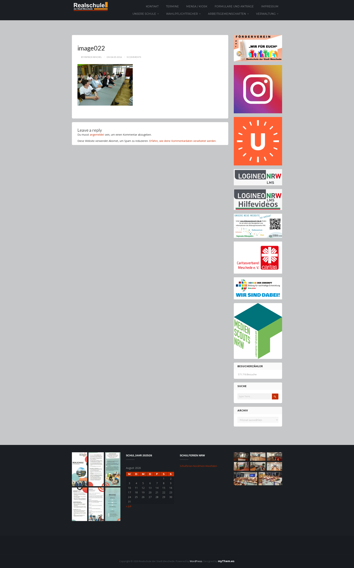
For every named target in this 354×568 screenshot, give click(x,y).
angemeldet (97, 134)
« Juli (128, 506)
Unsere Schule (144, 13)
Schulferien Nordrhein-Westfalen (198, 466)
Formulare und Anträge (234, 6)
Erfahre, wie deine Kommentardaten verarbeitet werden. (182, 141)
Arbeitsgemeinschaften (227, 13)
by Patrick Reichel (91, 57)
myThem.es (226, 561)
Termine (172, 6)
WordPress (196, 561)
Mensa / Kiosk (196, 6)
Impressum (269, 6)
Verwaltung (266, 13)
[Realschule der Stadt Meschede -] (90, 6)
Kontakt (152, 6)
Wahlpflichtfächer (182, 13)
